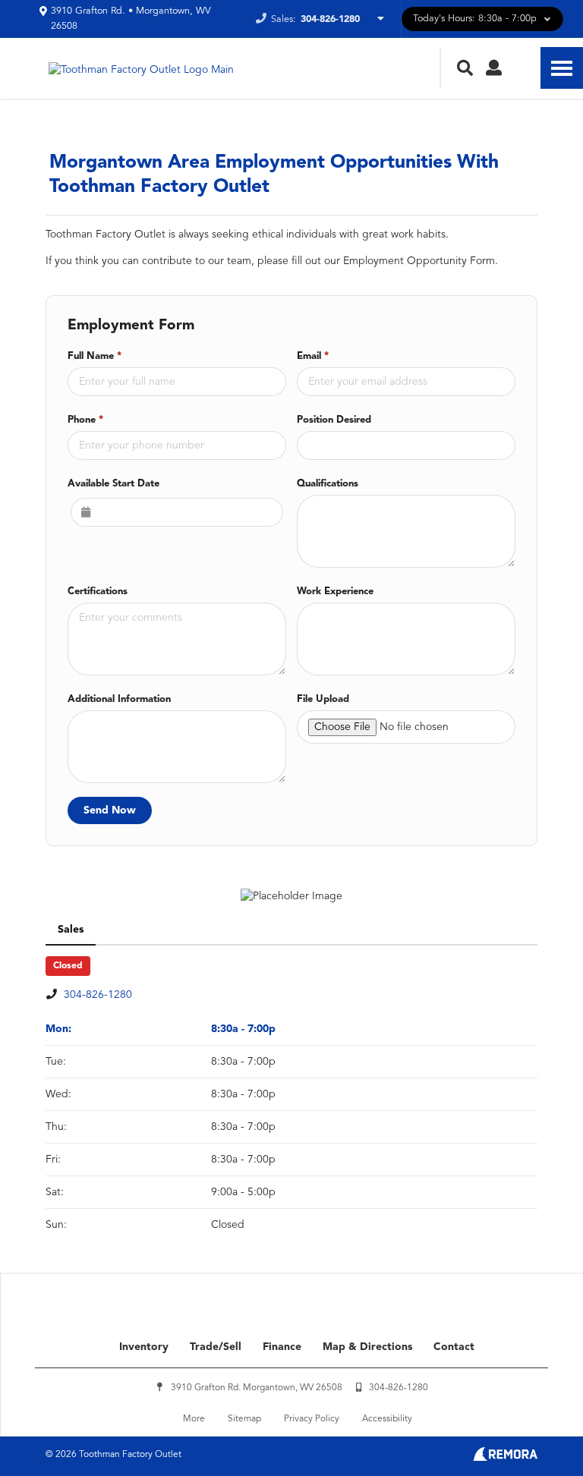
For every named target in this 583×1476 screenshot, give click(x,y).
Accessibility (387, 1419)
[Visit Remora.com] (505, 1457)
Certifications (98, 591)
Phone (85, 420)
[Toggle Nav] (561, 68)
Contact (453, 1347)
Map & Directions (367, 1347)
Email (313, 356)
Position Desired (334, 420)
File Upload (323, 699)
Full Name (94, 356)
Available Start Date (113, 484)
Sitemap (244, 1419)
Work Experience (335, 591)
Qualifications (327, 484)
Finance (282, 1347)
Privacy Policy (311, 1419)
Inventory (144, 1347)
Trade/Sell (215, 1347)
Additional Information (119, 699)
